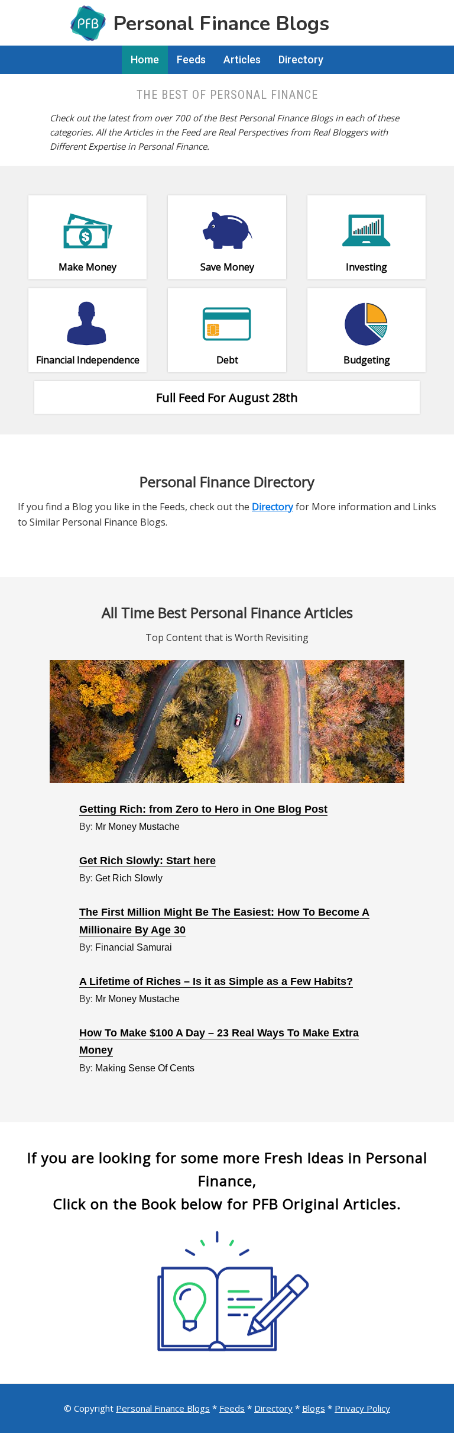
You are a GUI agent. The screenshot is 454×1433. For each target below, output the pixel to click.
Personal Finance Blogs (163, 1408)
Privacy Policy (362, 1408)
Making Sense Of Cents (144, 1068)
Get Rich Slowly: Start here (147, 861)
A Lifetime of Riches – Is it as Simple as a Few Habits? (216, 981)
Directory (273, 1408)
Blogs (313, 1408)
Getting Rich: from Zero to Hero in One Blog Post (203, 809)
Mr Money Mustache (137, 827)
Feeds (232, 1408)
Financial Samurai (133, 947)
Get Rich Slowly (129, 878)
